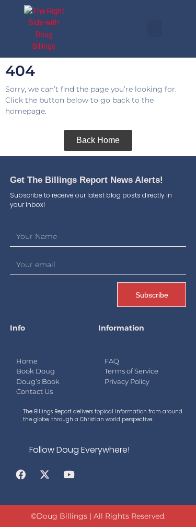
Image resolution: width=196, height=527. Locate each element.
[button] (154, 28)
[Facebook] (21, 475)
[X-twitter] (45, 475)
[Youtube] (68, 475)
